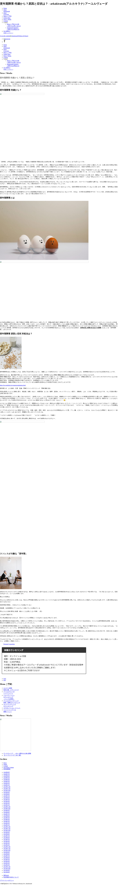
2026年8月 (6, 772)
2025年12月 (6, 787)
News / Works (7, 19)
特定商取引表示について (11, 877)
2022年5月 (6, 859)
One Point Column (8, 767)
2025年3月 (6, 803)
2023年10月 (6, 830)
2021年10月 (6, 868)
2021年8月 (6, 872)
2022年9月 (6, 852)
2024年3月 (6, 821)
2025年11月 (6, 788)
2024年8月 (6, 812)
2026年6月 (6, 776)
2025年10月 (6, 790)
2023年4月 (6, 841)
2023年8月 (6, 834)
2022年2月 (6, 865)
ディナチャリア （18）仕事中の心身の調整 (17, 753)
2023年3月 (6, 843)
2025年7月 (6, 796)
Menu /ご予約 (7, 16)
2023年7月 (6, 836)
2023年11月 (6, 828)
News (5, 763)
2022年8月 (6, 854)
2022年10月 (6, 850)
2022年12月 (6, 847)
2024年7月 (6, 814)
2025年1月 (6, 805)
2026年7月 (6, 774)
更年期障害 (6, 769)
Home (5, 8)
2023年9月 (6, 832)
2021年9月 (6, 870)
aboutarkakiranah (6, 10)
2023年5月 (6, 839)
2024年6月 (6, 816)
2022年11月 (6, 848)
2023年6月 (6, 837)
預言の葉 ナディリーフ (11, 690)
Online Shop (6, 18)
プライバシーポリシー (7, 880)
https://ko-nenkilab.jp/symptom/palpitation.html (13, 385)
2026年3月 (6, 781)
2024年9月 (6, 810)
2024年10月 (6, 808)
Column (5, 21)
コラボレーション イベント (11, 708)
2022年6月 (6, 857)
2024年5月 (6, 817)
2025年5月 (6, 799)
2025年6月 (6, 797)
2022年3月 (6, 863)
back (4, 678)
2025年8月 (6, 794)
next (4, 680)
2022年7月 (6, 856)
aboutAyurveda (6, 13)
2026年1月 (6, 785)
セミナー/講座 (7, 688)
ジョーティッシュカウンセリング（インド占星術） (9, 697)
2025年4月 (6, 801)
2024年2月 (6, 823)
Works (5, 764)
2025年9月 (6, 792)
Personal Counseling (9, 644)
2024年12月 (6, 807)
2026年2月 (6, 783)
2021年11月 (6, 866)
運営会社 (6, 875)
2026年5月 (6, 777)
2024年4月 (6, 819)
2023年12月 (6, 827)
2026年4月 (6, 779)
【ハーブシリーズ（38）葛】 (12, 755)
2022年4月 (6, 861)
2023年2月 (6, 845)
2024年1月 (6, 825)
